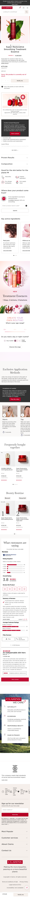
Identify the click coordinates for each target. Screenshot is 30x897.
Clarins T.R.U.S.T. (13, 200)
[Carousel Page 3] (16, 255)
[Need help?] (27, 888)
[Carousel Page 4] (14, 45)
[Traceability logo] (3, 198)
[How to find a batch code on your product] (26, 206)
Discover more (7, 250)
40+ (15, 329)
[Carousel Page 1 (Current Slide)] (10, 45)
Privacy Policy (24, 881)
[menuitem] (20, 8)
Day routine (9, 340)
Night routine (24, 341)
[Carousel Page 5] (15, 45)
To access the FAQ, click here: (15, 549)
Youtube (9, 396)
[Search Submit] (26, 12)
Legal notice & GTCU (15, 884)
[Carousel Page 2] (14, 484)
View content (15, 133)
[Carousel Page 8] (19, 45)
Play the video (15, 399)
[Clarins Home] (7, 7)
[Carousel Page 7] (18, 45)
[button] (15, 158)
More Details (4, 63)
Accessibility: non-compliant (15, 887)
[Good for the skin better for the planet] (8, 172)
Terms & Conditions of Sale (10, 881)
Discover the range (15, 347)
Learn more (4, 780)
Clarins (16, 396)
